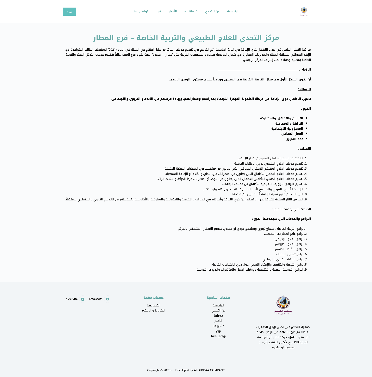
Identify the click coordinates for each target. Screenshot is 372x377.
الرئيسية (218, 305)
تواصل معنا (218, 336)
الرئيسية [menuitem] (233, 11)
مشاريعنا (218, 326)
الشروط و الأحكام (153, 310)
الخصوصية (153, 305)
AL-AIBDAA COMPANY (209, 370)
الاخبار (218, 321)
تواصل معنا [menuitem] (140, 11)
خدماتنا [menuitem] (193, 11)
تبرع (69, 11)
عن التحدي (218, 310)
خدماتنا (218, 316)
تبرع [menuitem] (158, 11)
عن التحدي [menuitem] (212, 11)
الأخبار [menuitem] (172, 11)
